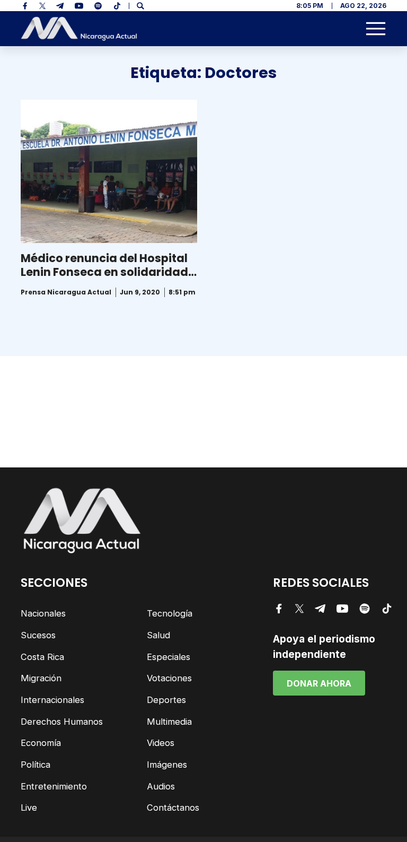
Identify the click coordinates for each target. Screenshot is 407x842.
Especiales (168, 657)
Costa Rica (42, 657)
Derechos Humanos (62, 721)
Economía (41, 742)
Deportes (166, 700)
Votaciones (169, 678)
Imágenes (167, 764)
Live (29, 807)
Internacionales (52, 700)
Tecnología (169, 613)
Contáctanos (173, 807)
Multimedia (169, 721)
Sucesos (38, 635)
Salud (158, 635)
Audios (161, 786)
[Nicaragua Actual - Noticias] (79, 28)
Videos (160, 742)
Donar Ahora (319, 683)
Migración (41, 678)
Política (35, 764)
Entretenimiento (54, 786)
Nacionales (43, 613)
